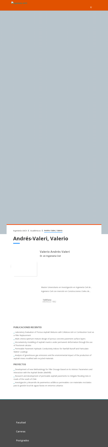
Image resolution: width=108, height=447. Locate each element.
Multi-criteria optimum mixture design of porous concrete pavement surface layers (50, 338)
